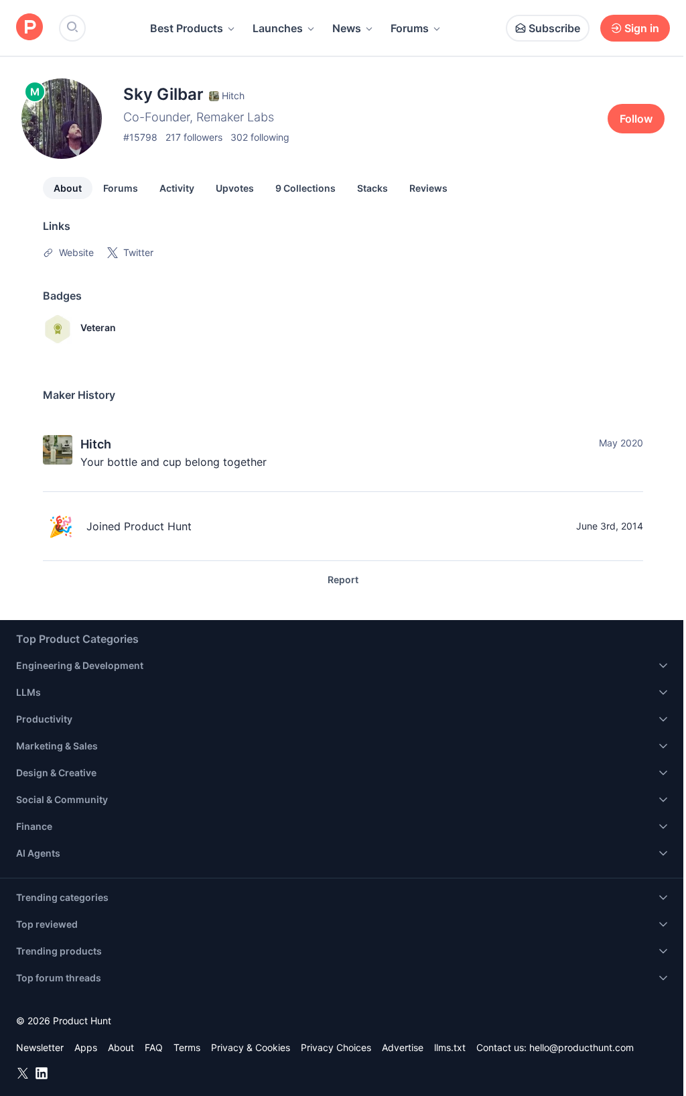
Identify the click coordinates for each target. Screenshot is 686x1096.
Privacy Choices (336, 1047)
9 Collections (305, 188)
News (346, 28)
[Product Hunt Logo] (29, 27)
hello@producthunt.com (581, 1047)
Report (343, 579)
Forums (410, 28)
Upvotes (235, 188)
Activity (176, 188)
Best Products (186, 28)
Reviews (428, 188)
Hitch (95, 444)
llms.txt (450, 1047)
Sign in (641, 28)
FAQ (154, 1047)
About (68, 188)
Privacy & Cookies (250, 1047)
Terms (187, 1047)
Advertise (402, 1047)
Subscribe (554, 28)
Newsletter (40, 1047)
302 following (259, 137)
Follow (636, 118)
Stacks (372, 188)
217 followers (193, 137)
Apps (85, 1047)
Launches (278, 28)
